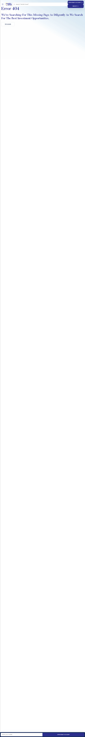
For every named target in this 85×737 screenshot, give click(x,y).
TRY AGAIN (8, 24)
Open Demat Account (74, 2)
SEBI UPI (75, 6)
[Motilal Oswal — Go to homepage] (8, 4)
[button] (14, 4)
